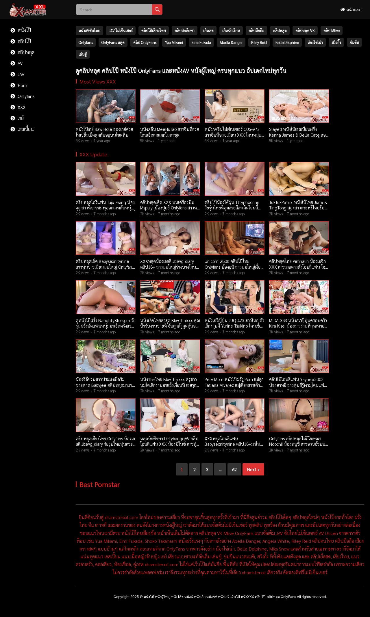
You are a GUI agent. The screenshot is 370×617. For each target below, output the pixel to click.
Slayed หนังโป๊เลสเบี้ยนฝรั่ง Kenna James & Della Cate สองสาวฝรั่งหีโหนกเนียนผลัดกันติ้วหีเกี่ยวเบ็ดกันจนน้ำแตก (298, 137)
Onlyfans (25, 96)
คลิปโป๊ (23, 41)
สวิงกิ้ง (336, 42)
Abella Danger (231, 42)
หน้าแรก (353, 9)
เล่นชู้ (83, 54)
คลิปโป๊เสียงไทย (153, 30)
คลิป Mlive (331, 30)
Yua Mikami (174, 42)
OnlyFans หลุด (113, 42)
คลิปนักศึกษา (185, 30)
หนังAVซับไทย (89, 30)
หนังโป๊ (23, 30)
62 (234, 469)
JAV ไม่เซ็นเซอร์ (121, 30)
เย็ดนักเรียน (231, 30)
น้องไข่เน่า (315, 42)
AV (19, 63)
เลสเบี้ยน (25, 129)
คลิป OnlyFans (144, 42)
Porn (21, 85)
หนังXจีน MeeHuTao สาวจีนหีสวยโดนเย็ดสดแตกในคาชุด (169, 131)
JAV (20, 74)
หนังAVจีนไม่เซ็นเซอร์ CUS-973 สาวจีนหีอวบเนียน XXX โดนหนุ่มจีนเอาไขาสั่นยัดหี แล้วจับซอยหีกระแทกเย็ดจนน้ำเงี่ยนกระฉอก (233, 137)
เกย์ (20, 118)
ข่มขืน (354, 42)
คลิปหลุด (25, 52)
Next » (253, 469)
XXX (20, 107)
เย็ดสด (208, 30)
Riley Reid (259, 42)
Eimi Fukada (201, 42)
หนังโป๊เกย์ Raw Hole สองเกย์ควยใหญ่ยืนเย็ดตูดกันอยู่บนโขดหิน (104, 131)
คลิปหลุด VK (305, 30)
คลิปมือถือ (256, 30)
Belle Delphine (287, 42)
